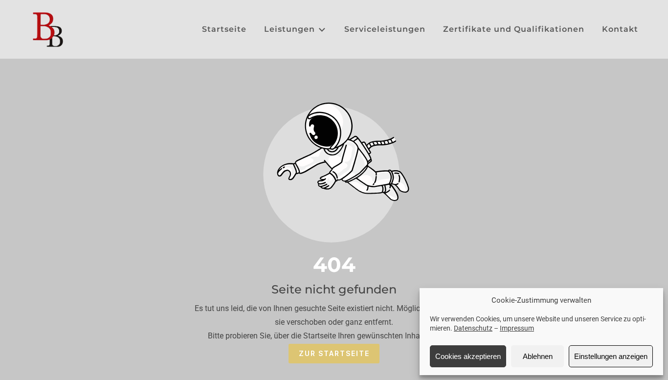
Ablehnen (538, 356)
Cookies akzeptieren (468, 356)
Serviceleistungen (384, 29)
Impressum (517, 328)
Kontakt (620, 29)
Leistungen (289, 29)
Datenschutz (473, 328)
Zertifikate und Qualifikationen (513, 29)
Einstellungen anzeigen (610, 356)
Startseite (224, 29)
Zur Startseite (334, 353)
